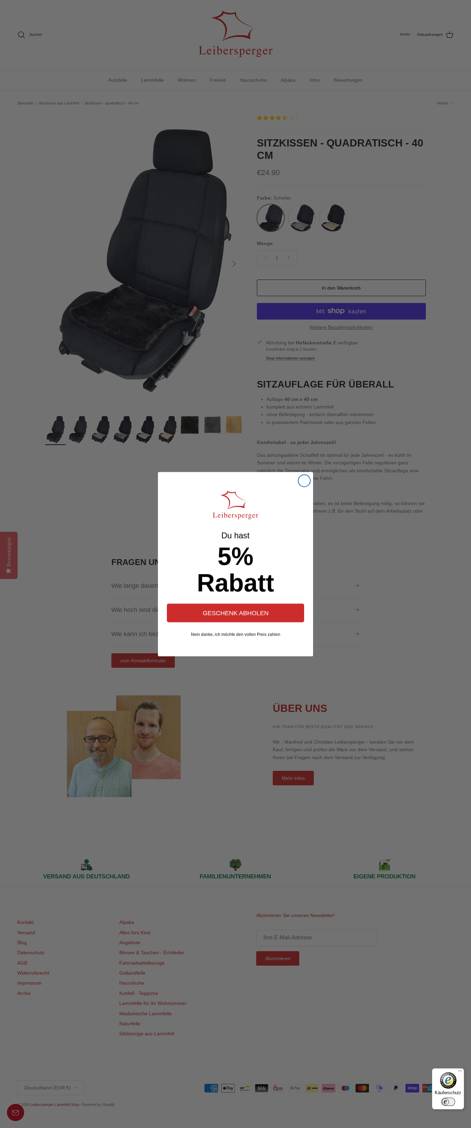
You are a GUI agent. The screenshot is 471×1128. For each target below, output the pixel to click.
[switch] (448, 1102)
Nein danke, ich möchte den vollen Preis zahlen (235, 634)
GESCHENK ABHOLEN (236, 613)
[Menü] (460, 1072)
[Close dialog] (304, 481)
